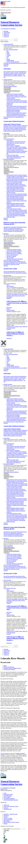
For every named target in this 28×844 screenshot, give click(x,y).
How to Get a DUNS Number (14, 252)
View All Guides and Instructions (11, 260)
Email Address (7, 828)
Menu (2, 14)
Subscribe (6, 31)
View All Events (10, 310)
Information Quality (8, 794)
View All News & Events (10, 283)
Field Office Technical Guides (14, 249)
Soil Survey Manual (11, 256)
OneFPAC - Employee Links (10, 814)
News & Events (7, 275)
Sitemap (5, 823)
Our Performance (8, 795)
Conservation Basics (8, 44)
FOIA (5, 793)
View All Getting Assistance (10, 86)
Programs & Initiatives (9, 159)
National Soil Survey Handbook (14, 253)
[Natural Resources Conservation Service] (14, 17)
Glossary (6, 816)
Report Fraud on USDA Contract (11, 822)
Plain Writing (7, 821)
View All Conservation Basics (11, 49)
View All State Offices (9, 139)
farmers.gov (6, 33)
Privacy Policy (7, 797)
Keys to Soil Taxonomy (12, 254)
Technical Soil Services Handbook (15, 259)
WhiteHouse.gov (8, 809)
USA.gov (6, 807)
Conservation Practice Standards (14, 250)
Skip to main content (5, 1)
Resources (6, 233)
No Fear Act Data (8, 818)
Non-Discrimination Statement (11, 799)
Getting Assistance (8, 79)
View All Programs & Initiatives (11, 167)
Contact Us (6, 36)
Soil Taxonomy (10, 257)
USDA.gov (6, 35)
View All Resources (8, 241)
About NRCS (7, 32)
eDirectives (6, 815)
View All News (10, 286)
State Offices (7, 133)
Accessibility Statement (9, 798)
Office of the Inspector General (11, 806)
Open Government (8, 819)
